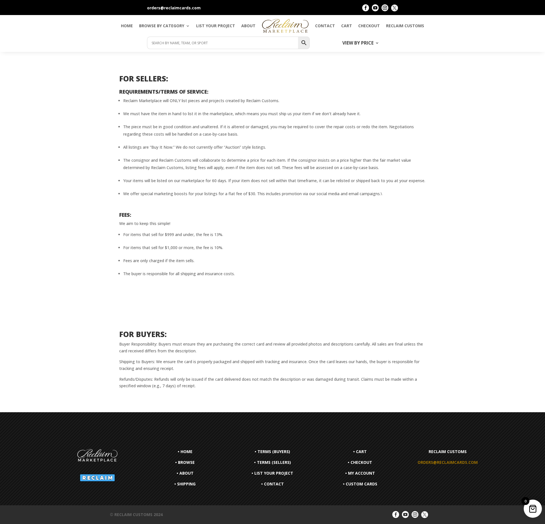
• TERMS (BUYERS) (272, 451)
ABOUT (248, 25)
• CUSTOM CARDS (360, 484)
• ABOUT (185, 473)
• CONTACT (272, 484)
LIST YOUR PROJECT (215, 25)
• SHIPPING (185, 484)
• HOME (185, 451)
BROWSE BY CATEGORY (161, 25)
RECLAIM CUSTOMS (405, 25)
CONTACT (325, 25)
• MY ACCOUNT (360, 473)
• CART (360, 451)
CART (346, 25)
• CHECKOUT (360, 462)
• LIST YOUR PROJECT (272, 473)
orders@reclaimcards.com (448, 462)
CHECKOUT (369, 25)
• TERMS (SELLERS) (272, 462)
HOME (127, 25)
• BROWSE (185, 462)
